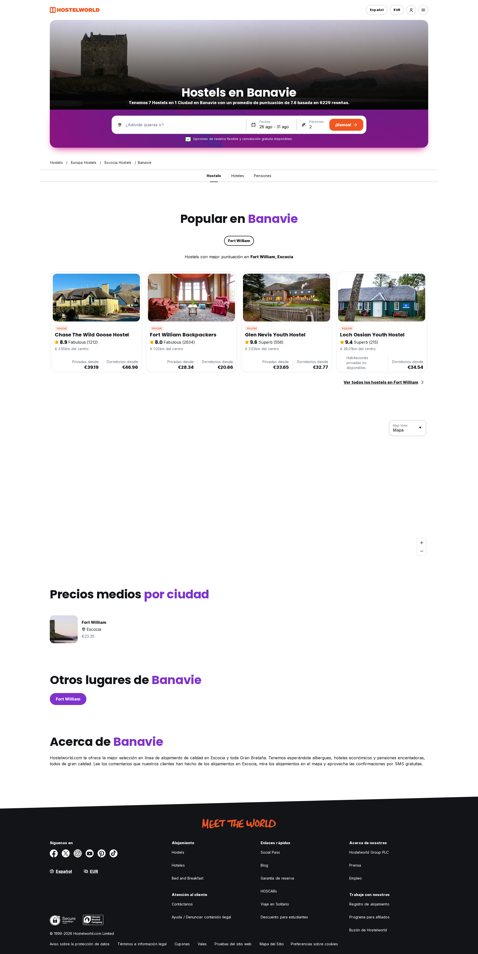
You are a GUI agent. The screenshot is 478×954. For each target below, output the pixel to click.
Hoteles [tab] (237, 176)
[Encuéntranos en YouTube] (90, 853)
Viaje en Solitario (275, 904)
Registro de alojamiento (369, 904)
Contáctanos (182, 904)
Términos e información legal (142, 944)
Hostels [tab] (214, 176)
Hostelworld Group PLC (369, 852)
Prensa (355, 865)
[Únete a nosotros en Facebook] (54, 853)
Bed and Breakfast (187, 878)
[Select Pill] (411, 10)
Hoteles (178, 865)
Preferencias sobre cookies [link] (314, 944)
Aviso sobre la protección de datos (80, 944)
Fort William (68, 699)
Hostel (62, 328)
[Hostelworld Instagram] (78, 853)
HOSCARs (269, 891)
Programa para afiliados (369, 917)
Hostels (178, 852)
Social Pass (270, 852)
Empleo (355, 878)
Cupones (182, 944)
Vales (202, 944)
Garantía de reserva (277, 878)
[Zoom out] (422, 551)
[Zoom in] (422, 543)
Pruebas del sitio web (233, 944)
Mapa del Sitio (272, 944)
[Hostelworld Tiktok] (114, 853)
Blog (264, 865)
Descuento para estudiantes (284, 917)
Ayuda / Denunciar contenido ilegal (201, 917)
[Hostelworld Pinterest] (102, 853)
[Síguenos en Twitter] (66, 853)
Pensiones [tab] (262, 176)
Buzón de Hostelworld (368, 930)
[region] (239, 488)
